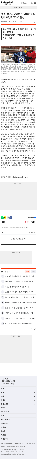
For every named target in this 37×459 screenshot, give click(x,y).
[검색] (32, 3)
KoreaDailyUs (5, 419)
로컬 (33, 271)
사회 (2, 392)
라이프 (3, 400)
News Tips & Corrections (18, 446)
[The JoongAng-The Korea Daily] (8, 381)
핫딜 (2, 415)
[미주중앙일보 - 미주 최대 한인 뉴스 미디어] (7, 3)
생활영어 (3, 427)
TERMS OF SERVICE (30, 444)
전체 (27, 271)
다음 (34, 329)
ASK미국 (4, 408)
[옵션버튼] (34, 22)
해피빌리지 (4, 439)
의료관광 (3, 435)
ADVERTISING (9, 444)
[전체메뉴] (35, 3)
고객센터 (9, 446)
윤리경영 (3, 446)
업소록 (3, 431)
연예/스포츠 (4, 404)
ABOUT (3, 444)
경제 (2, 396)
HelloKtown (5, 412)
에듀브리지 (4, 423)
